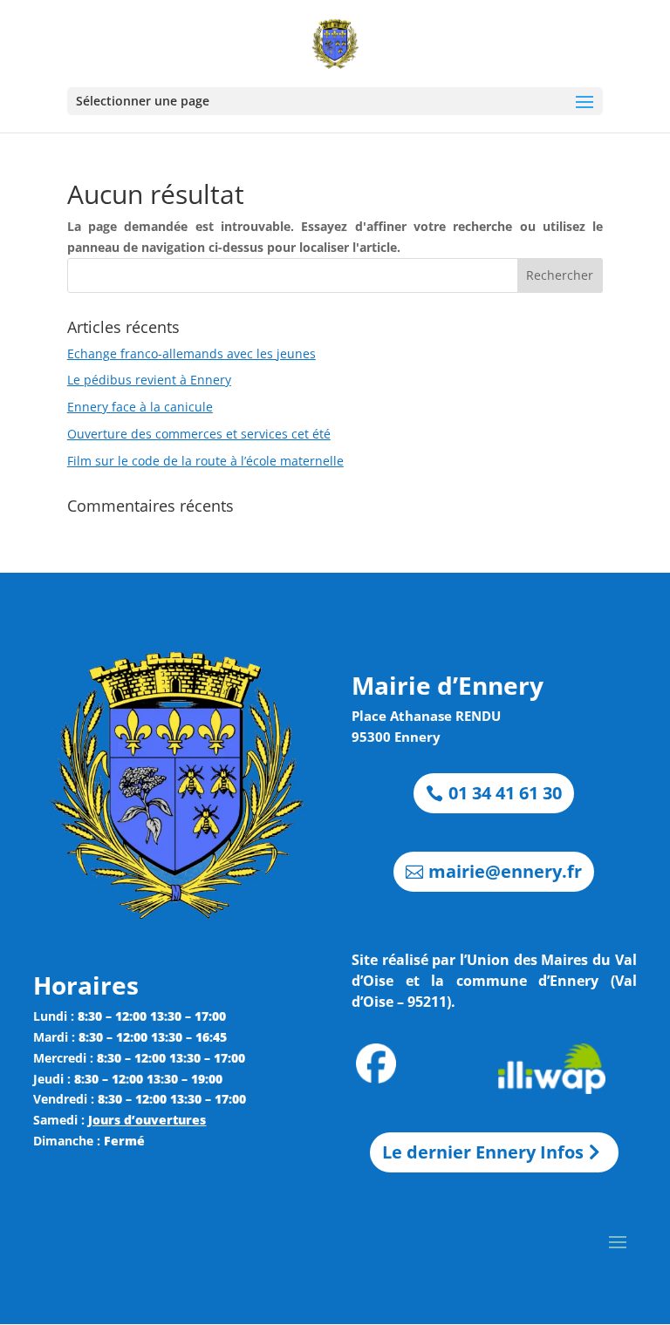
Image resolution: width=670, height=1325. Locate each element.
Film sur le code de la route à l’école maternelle (205, 460)
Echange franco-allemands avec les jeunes (191, 353)
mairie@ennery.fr (505, 871)
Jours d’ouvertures (147, 1119)
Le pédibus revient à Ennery (149, 379)
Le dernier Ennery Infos (483, 1152)
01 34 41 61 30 (505, 793)
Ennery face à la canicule (140, 406)
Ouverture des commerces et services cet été (199, 433)
